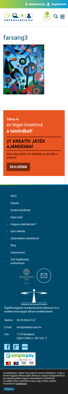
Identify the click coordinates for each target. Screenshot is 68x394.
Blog (13, 245)
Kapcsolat (17, 217)
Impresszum (18, 252)
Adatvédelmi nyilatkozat (25, 238)
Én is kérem (18, 167)
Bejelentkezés (37, 4)
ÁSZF (14, 196)
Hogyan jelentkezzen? (23, 224)
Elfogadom (9, 389)
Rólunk (15, 203)
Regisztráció (58, 4)
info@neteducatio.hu (29, 327)
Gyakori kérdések (20, 210)
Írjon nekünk (18, 231)
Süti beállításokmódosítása (20, 261)
